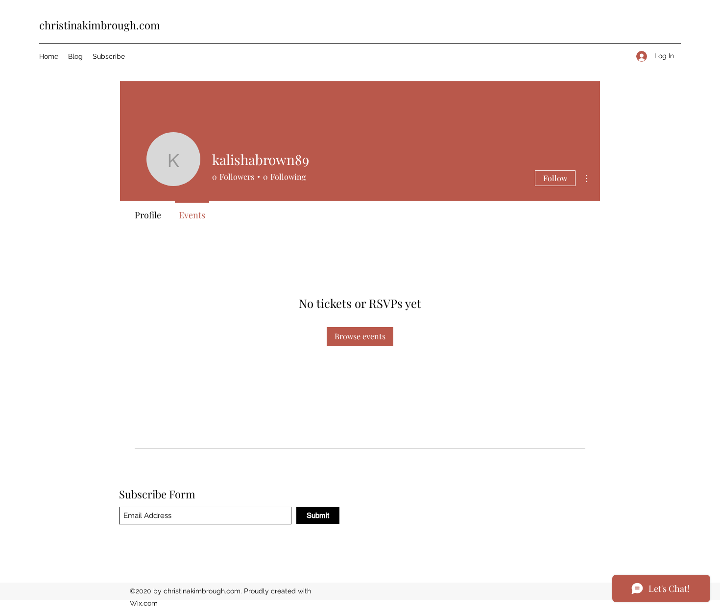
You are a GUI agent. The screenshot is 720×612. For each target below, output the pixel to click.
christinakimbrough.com (99, 25)
